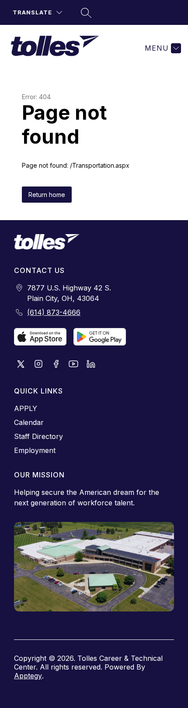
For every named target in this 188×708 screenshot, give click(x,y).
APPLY (25, 408)
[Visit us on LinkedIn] (91, 365)
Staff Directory (38, 436)
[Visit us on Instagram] (38, 365)
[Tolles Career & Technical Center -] (58, 48)
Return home (46, 194)
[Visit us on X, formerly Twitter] (21, 365)
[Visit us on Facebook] (56, 365)
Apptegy (28, 675)
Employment (35, 450)
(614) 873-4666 (53, 312)
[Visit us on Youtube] (73, 365)
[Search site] (84, 12)
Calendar (29, 422)
